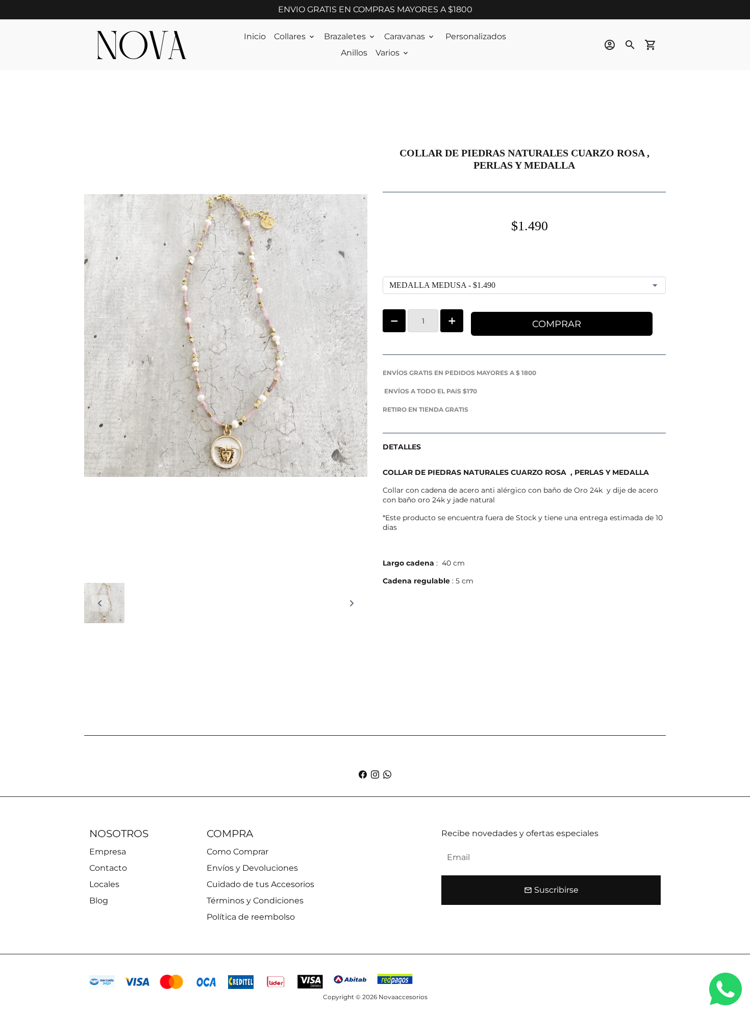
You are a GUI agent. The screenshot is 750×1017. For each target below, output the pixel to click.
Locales (104, 884)
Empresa (107, 852)
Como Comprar (237, 852)
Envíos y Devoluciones (252, 868)
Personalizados (475, 36)
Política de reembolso (251, 917)
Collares (295, 36)
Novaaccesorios (403, 997)
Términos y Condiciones (255, 900)
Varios (393, 53)
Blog (98, 900)
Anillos (354, 53)
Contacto (108, 868)
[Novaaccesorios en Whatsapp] (387, 775)
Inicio (255, 36)
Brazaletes (350, 36)
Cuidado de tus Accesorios (260, 884)
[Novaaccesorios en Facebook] (363, 775)
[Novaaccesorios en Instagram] (375, 775)
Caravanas (409, 36)
